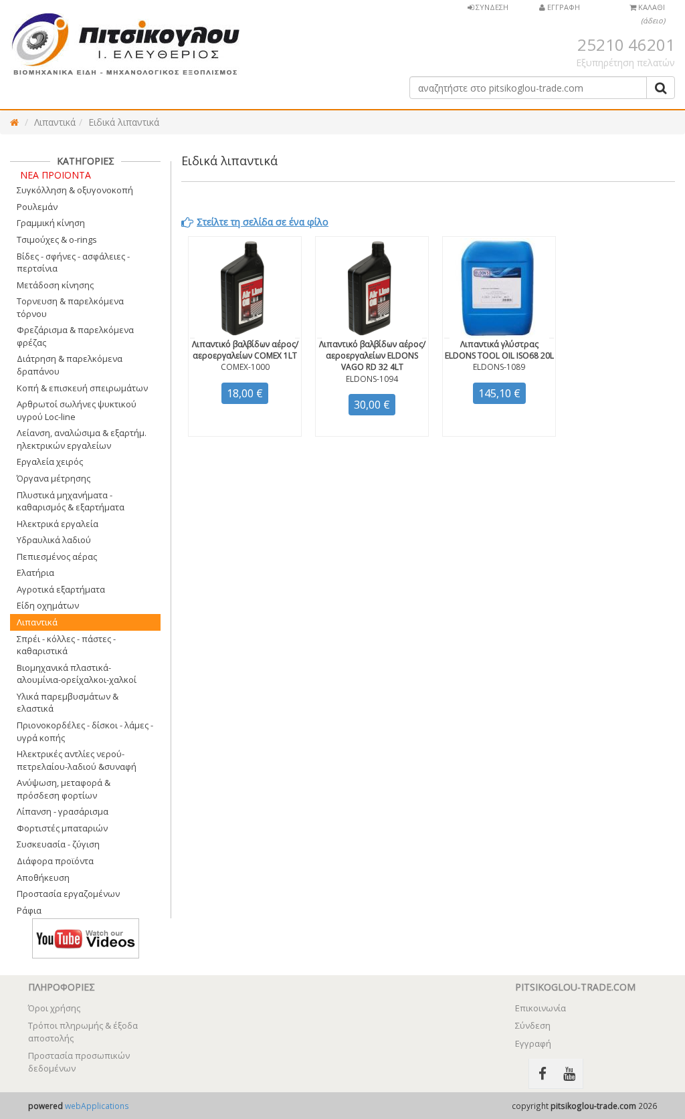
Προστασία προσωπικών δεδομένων (79, 1061)
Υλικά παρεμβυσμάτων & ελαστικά (67, 702)
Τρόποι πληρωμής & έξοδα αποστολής (83, 1031)
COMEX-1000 (245, 367)
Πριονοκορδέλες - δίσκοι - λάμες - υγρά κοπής (85, 731)
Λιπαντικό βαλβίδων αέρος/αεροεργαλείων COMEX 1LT (245, 349)
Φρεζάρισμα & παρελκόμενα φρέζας (75, 336)
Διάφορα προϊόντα (55, 861)
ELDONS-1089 (499, 367)
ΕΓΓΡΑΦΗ (562, 7)
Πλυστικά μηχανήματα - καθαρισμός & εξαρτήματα (70, 501)
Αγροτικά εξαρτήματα (61, 589)
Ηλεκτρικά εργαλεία (57, 524)
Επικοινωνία (540, 1008)
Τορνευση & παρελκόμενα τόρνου (70, 307)
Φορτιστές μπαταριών (62, 828)
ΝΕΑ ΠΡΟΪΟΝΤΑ (55, 175)
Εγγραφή (533, 1043)
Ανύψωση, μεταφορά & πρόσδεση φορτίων (63, 789)
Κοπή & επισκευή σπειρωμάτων (82, 388)
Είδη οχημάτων (48, 605)
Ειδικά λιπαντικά (123, 122)
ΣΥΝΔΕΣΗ (491, 7)
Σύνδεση (533, 1025)
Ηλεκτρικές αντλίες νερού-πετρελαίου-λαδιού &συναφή (76, 760)
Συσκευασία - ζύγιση (58, 844)
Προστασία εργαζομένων (68, 894)
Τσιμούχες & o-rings (57, 239)
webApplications (97, 1105)
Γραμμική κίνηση (51, 223)
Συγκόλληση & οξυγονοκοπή (75, 190)
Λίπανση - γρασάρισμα (62, 811)
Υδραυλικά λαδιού (54, 540)
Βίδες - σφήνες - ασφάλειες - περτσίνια (73, 262)
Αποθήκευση (43, 878)
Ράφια (29, 910)
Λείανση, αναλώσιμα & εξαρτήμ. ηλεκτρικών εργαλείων (81, 439)
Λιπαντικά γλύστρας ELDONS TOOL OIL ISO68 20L (499, 349)
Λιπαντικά (55, 122)
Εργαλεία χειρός (50, 461)
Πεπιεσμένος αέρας (57, 556)
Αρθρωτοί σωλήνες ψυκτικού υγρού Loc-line (76, 410)
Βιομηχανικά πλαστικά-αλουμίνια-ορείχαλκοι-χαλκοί (76, 674)
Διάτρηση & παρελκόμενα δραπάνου (69, 364)
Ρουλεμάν (37, 207)
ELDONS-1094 (372, 379)
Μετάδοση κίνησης (55, 285)
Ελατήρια (35, 573)
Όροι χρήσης (54, 1008)
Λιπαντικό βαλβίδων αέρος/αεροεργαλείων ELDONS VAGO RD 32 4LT (372, 355)
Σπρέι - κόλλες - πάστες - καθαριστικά (66, 645)
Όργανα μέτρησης (53, 478)
